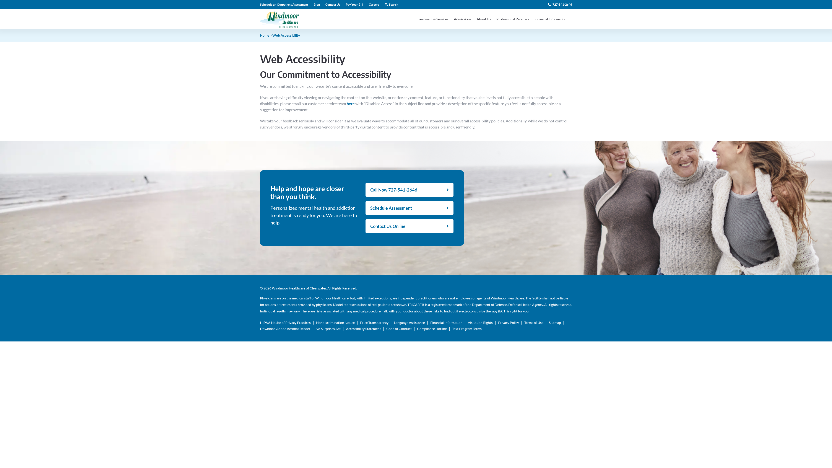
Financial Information (446, 322)
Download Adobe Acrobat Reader (285, 329)
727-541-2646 (562, 4)
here (351, 103)
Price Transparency (374, 322)
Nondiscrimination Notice (335, 322)
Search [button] (393, 4)
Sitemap (555, 322)
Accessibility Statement (363, 329)
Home (264, 35)
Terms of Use (533, 322)
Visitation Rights (480, 322)
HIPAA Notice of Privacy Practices (285, 322)
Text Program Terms (467, 329)
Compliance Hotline (432, 329)
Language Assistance (409, 322)
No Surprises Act (328, 329)
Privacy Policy (508, 322)
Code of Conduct (399, 329)
